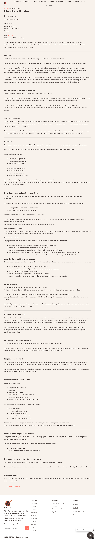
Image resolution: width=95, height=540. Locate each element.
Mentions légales (78, 511)
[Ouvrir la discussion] (90, 535)
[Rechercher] (27, 528)
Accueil (6, 8)
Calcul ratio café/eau (58, 509)
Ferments (34, 530)
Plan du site (76, 515)
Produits (33, 515)
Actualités (34, 503)
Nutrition (34, 521)
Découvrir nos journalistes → (13, 524)
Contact (75, 508)
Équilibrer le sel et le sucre (60, 512)
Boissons (34, 518)
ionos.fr (10, 35)
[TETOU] (5, 3)
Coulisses (76, 504)
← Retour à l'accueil (13, 486)
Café (32, 527)
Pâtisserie (34, 512)
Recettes (34, 506)
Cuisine (33, 509)
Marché (33, 524)
